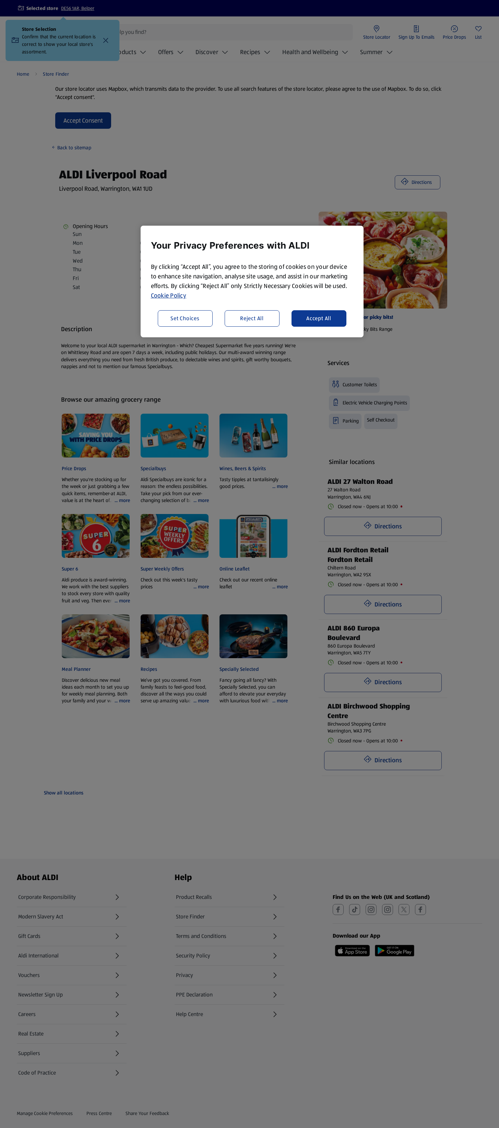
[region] (252, 281)
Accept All (318, 318)
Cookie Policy (169, 295)
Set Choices (185, 318)
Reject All (252, 318)
